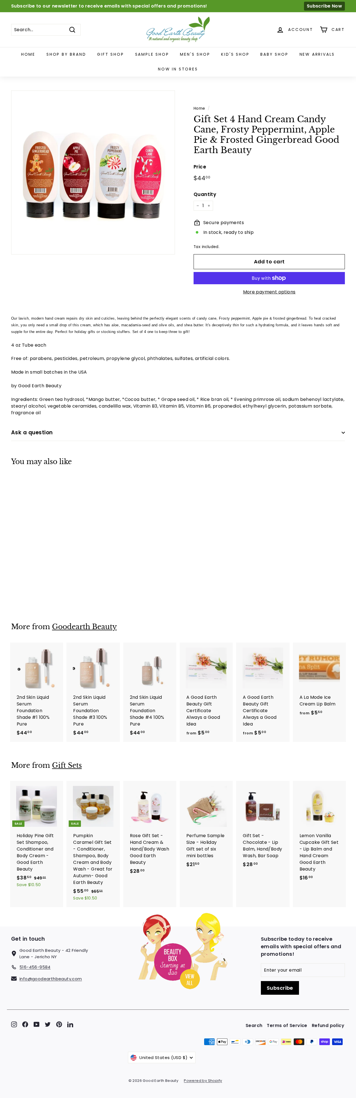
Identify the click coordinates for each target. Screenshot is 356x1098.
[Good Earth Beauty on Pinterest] (59, 1024)
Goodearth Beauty (84, 626)
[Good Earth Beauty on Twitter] (48, 1024)
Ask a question (32, 432)
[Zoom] (93, 172)
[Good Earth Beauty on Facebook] (25, 1024)
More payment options (269, 292)
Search (254, 1025)
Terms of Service (287, 1025)
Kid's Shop (235, 54)
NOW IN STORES (178, 69)
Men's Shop (195, 54)
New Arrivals (317, 54)
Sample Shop (152, 54)
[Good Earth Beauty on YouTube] (36, 1024)
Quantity (205, 194)
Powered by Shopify (203, 1080)
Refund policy (328, 1025)
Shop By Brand (66, 54)
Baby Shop (274, 54)
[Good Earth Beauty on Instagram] (14, 1024)
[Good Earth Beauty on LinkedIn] (70, 1024)
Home (28, 54)
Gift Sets (67, 765)
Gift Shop (110, 54)
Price (200, 166)
